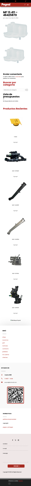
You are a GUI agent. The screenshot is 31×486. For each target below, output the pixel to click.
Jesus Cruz (8, 18)
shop (4, 337)
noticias (5, 346)
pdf (3, 343)
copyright (5, 423)
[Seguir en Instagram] (18, 440)
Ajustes (21, 481)
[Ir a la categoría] (27, 90)
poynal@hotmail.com (11, 382)
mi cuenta (5, 354)
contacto (5, 349)
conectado (18, 76)
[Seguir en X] (15, 440)
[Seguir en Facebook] (12, 440)
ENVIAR (16, 466)
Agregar (15, 142)
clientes (5, 357)
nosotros (5, 340)
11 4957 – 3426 (9, 379)
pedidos (5, 352)
